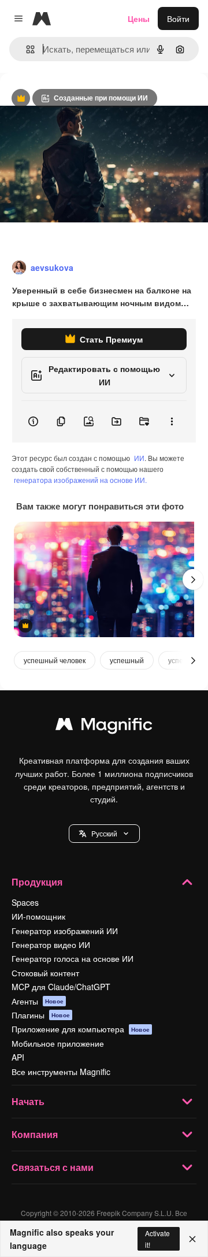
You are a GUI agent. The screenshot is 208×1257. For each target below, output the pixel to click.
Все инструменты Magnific (61, 1071)
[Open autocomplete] (26, 49)
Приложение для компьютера (81, 1029)
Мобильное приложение (58, 1043)
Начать (28, 1101)
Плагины (41, 1015)
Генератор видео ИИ (51, 944)
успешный (127, 660)
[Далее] (193, 579)
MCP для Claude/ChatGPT (61, 986)
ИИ (139, 458)
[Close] (192, 1239)
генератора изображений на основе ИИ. (80, 480)
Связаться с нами (53, 1167)
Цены (139, 18)
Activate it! (157, 1238)
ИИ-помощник (38, 916)
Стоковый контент (45, 973)
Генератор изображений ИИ (65, 930)
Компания (35, 1134)
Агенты (38, 1001)
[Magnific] (104, 726)
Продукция (37, 881)
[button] (104, 833)
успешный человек (55, 660)
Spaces (25, 902)
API (18, 1057)
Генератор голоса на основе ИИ (72, 958)
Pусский (104, 833)
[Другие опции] (171, 421)
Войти (178, 18)
